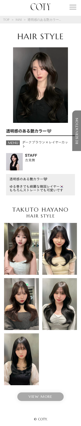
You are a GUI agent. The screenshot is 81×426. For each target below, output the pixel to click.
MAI (19, 19)
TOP (6, 19)
